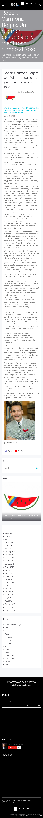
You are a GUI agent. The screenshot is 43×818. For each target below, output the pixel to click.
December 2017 (10, 558)
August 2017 (9, 567)
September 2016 (10, 579)
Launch (7, 662)
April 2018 (8, 545)
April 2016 (8, 585)
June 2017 (8, 573)
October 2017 (9, 561)
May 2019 (8, 533)
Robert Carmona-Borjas (13, 625)
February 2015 (10, 604)
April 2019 (8, 536)
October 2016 (9, 576)
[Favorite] (39, 705)
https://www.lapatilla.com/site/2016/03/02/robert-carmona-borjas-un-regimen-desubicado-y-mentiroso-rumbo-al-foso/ (22, 110)
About (7, 634)
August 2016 (9, 582)
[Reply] (27, 705)
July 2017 (8, 570)
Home (7, 628)
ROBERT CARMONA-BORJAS (21, 801)
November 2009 (10, 610)
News (7, 649)
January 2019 (9, 542)
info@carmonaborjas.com (21, 685)
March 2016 (9, 589)
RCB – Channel (10, 655)
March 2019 (9, 539)
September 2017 (10, 564)
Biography (10, 637)
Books (9, 640)
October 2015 (9, 595)
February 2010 (10, 607)
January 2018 (9, 555)
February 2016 (10, 592)
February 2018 (10, 552)
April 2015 (8, 601)
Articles (10, 55)
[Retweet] (35, 705)
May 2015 (8, 598)
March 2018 (9, 548)
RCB (3, 55)
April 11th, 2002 (12, 643)
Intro (6, 631)
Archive (7, 665)
